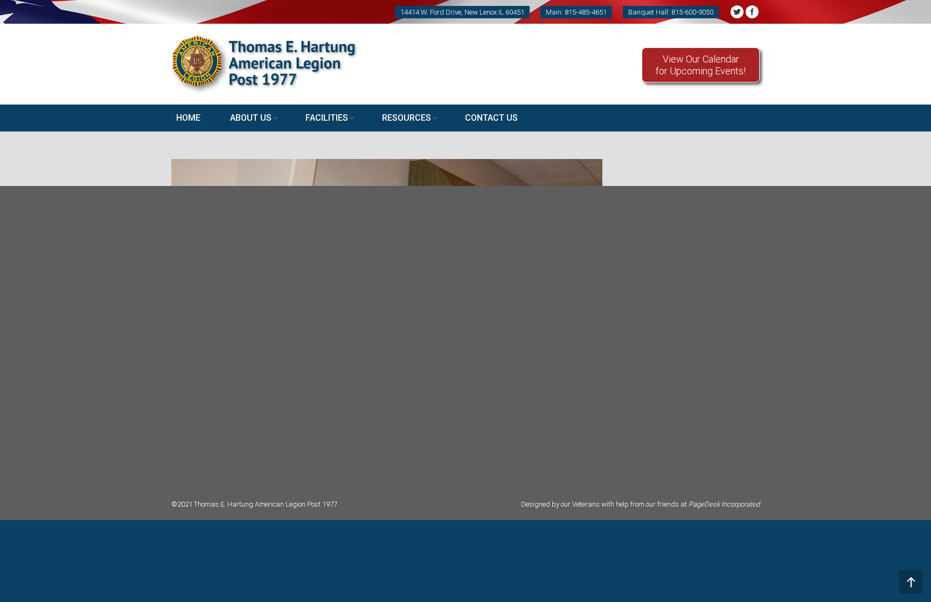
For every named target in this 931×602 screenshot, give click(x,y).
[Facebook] (752, 11)
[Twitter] (737, 11)
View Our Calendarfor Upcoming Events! (701, 65)
